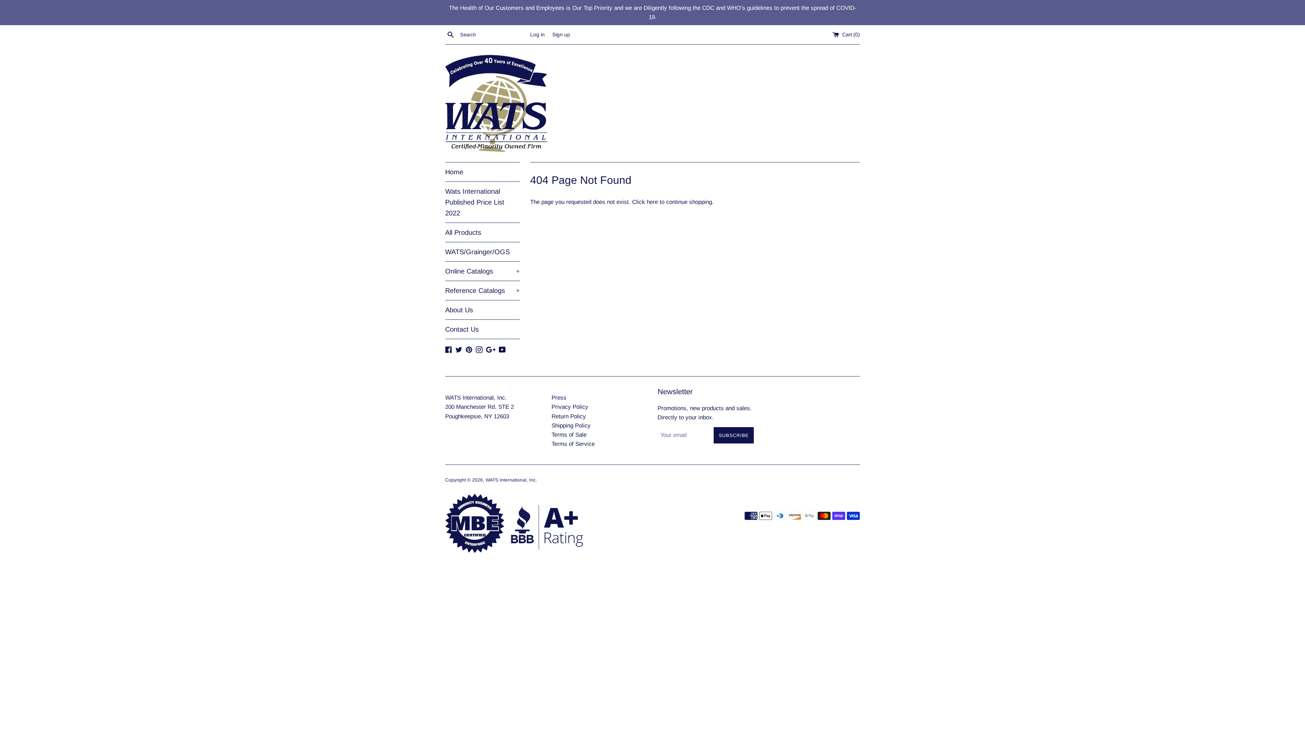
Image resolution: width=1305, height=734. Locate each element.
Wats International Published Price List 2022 (474, 202)
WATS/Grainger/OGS (477, 252)
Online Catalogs (482, 271)
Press (559, 398)
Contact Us (462, 329)
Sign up (561, 34)
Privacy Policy (570, 407)
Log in (537, 34)
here (652, 202)
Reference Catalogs (482, 290)
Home (454, 172)
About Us (459, 310)
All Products (463, 232)
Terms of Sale (569, 435)
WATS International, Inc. (511, 480)
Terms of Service (573, 444)
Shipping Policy (571, 425)
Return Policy (569, 416)
